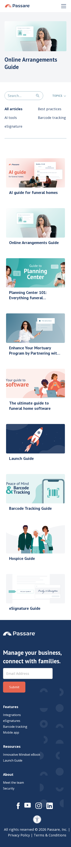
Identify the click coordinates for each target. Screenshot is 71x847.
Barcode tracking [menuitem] (15, 727)
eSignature (13, 126)
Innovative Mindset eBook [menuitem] (21, 754)
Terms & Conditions (50, 835)
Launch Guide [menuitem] (12, 760)
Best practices (49, 109)
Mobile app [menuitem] (11, 732)
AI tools (11, 117)
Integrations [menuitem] (12, 715)
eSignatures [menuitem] (11, 721)
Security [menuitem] (8, 788)
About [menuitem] (8, 774)
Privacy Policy (19, 835)
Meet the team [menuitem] (13, 782)
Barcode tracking (52, 117)
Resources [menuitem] (11, 746)
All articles (13, 109)
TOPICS (57, 96)
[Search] (37, 95)
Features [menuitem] (10, 706)
